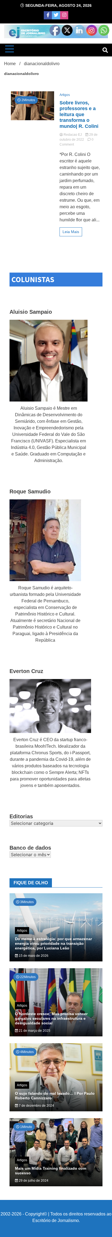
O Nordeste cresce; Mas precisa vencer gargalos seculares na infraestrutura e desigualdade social (51, 1018)
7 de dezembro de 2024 (36, 1106)
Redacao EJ (73, 135)
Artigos (65, 95)
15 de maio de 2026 (33, 956)
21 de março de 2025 (34, 1031)
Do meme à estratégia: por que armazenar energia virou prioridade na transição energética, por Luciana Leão (53, 943)
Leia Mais (71, 232)
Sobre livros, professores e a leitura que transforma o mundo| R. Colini (79, 114)
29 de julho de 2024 (33, 1180)
